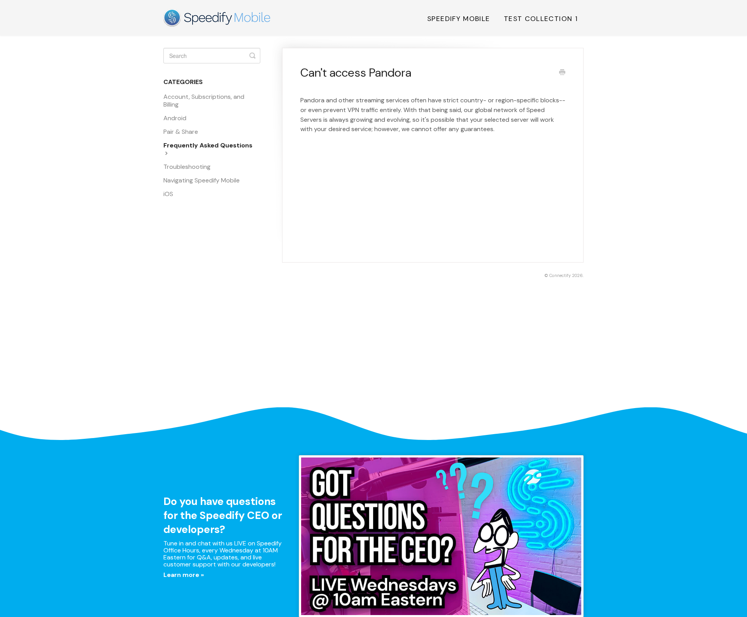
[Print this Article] (562, 73)
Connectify (560, 275)
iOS (168, 194)
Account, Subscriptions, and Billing (203, 101)
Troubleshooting (186, 167)
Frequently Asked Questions (208, 145)
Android (174, 118)
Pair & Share (180, 132)
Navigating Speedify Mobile (201, 180)
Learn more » (183, 575)
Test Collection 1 (541, 18)
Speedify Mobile (458, 18)
